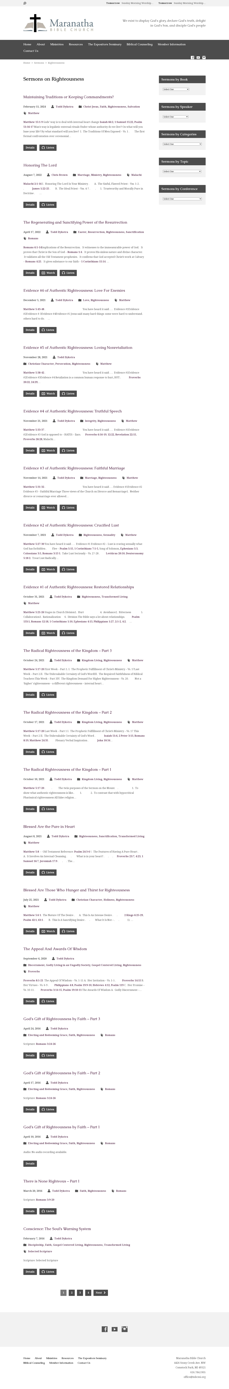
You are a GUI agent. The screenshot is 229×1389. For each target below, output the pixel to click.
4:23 (138, 856)
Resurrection (96, 232)
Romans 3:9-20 (45, 1199)
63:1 (40, 919)
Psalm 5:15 (66, 548)
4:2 (124, 621)
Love (86, 300)
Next (99, 1292)
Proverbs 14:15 (131, 980)
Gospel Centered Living (107, 965)
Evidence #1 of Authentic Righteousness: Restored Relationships (78, 587)
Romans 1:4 (74, 252)
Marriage (84, 174)
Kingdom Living (92, 660)
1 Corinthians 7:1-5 (86, 548)
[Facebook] (192, 57)
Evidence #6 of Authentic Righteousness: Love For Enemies (74, 290)
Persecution (63, 363)
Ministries (57, 44)
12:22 (111, 434)
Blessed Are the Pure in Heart (49, 826)
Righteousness (56, 62)
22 (131, 122)
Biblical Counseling (140, 44)
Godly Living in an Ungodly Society (68, 965)
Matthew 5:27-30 (33, 544)
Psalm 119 (117, 985)
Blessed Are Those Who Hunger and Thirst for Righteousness (76, 890)
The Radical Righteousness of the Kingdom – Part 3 (67, 650)
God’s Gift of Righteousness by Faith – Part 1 (61, 1127)
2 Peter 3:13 (126, 735)
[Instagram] (204, 57)
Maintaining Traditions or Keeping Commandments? (68, 97)
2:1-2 (118, 621)
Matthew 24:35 (39, 740)
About (41, 44)
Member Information (172, 44)
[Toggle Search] (24, 3)
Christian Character (41, 363)
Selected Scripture (40, 1251)
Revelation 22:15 (125, 434)
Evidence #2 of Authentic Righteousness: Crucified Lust (71, 525)
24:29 (34, 382)
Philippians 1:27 (104, 621)
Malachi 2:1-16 (32, 183)
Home (27, 44)
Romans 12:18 (39, 621)
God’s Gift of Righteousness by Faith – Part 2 (61, 1073)
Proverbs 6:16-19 (95, 434)
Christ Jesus (90, 106)
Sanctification (135, 232)
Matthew (33, 113)
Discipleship (36, 1244)
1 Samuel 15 (122, 122)
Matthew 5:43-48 (33, 309)
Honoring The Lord (40, 165)
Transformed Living (115, 596)
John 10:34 (103, 740)
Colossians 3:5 (32, 553)
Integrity (90, 420)
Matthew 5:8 (31, 851)
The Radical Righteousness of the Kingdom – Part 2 (67, 712)
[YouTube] (198, 57)
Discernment (36, 965)
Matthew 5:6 (31, 915)
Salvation (134, 106)
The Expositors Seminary (104, 44)
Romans (33, 238)
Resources (76, 44)
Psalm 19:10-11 (72, 989)
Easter (82, 232)
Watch (50, 272)
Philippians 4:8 (63, 985)
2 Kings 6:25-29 (133, 915)
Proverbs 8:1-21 (33, 980)
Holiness (109, 899)
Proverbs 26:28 (32, 439)
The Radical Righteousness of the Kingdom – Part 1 (67, 769)
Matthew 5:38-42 (33, 372)
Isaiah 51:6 (110, 735)
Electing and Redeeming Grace (47, 1035)
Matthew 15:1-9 (33, 122)
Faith (103, 106)
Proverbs (34, 971)
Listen (50, 147)
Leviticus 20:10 (115, 553)
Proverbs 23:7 (125, 856)
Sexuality (109, 535)
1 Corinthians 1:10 (61, 621)
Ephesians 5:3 (129, 548)
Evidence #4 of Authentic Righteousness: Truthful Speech (72, 411)
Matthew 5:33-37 (33, 429)
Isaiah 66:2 (106, 122)
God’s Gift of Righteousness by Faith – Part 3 (61, 1018)
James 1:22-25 (40, 188)
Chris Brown (60, 174)
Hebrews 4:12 (101, 985)
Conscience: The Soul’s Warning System (57, 1228)
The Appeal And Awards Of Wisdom (55, 948)
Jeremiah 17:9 (48, 861)
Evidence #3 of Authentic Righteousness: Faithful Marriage (74, 468)
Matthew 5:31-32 (33, 486)
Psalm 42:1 (30, 919)
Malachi (136, 174)
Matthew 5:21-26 (33, 612)
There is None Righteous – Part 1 (51, 1181)
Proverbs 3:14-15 (51, 989)
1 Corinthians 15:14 (93, 261)
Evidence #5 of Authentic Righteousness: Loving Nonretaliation (77, 347)
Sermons (39, 62)
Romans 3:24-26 (46, 1043)
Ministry (96, 174)
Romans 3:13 (50, 553)
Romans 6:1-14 (32, 247)
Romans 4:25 (33, 261)
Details (30, 147)
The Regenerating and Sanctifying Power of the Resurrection (75, 222)
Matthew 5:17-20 (33, 669)
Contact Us (30, 51)
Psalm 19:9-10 (82, 985)
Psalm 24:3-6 (82, 851)
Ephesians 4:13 (83, 621)
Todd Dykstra (64, 106)
